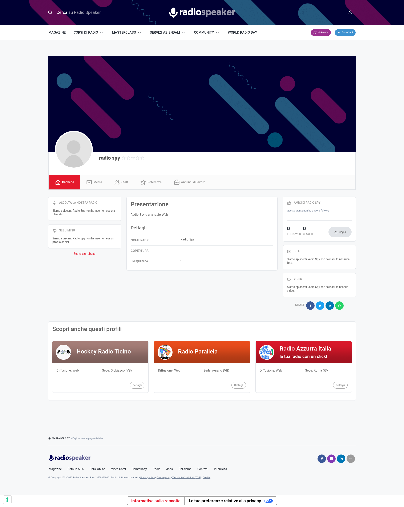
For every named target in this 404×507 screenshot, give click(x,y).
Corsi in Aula (76, 469)
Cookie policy (163, 477)
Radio (156, 469)
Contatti (202, 469)
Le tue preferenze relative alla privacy (225, 500)
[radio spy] (74, 150)
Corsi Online (97, 469)
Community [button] (204, 32)
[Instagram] (331, 458)
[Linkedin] (341, 458)
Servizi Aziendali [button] (165, 32)
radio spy (109, 158)
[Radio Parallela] (202, 366)
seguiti (308, 231)
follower (294, 231)
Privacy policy (147, 477)
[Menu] (350, 12)
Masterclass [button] (124, 32)
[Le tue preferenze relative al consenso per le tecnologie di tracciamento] (7, 500)
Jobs (169, 469)
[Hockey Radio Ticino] (100, 366)
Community (139, 469)
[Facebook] (322, 458)
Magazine (57, 32)
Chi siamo (185, 469)
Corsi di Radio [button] (86, 32)
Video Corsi (118, 469)
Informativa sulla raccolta (156, 500)
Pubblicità (220, 469)
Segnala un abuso (85, 254)
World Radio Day (242, 32)
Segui (342, 232)
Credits (206, 477)
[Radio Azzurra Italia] (304, 366)
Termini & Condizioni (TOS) (186, 477)
